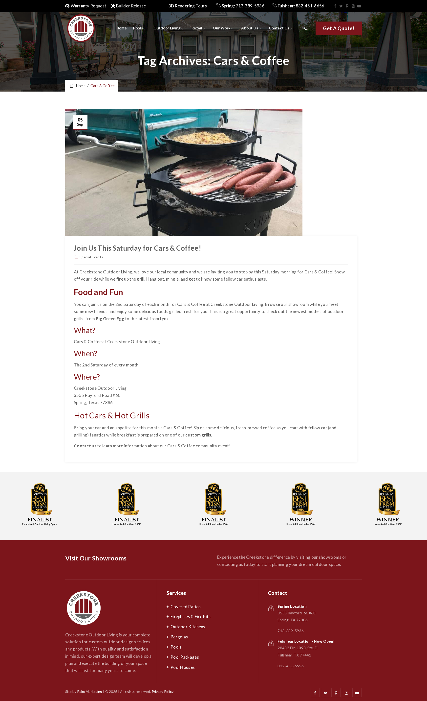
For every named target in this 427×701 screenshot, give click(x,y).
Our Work (221, 28)
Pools (138, 28)
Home (121, 28)
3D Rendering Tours (188, 5)
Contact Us (279, 28)
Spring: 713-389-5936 (242, 5)
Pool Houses (183, 667)
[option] (126, 506)
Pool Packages (185, 657)
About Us (249, 28)
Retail (197, 28)
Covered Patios (186, 606)
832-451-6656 (291, 666)
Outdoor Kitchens (188, 626)
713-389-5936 (291, 630)
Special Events (91, 257)
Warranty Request (88, 5)
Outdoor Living (167, 28)
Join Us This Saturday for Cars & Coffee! (137, 248)
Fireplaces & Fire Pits (191, 616)
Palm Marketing (89, 691)
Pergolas (179, 636)
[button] (339, 28)
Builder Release (131, 5)
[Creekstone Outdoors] (80, 28)
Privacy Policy (163, 691)
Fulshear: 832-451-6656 (300, 5)
